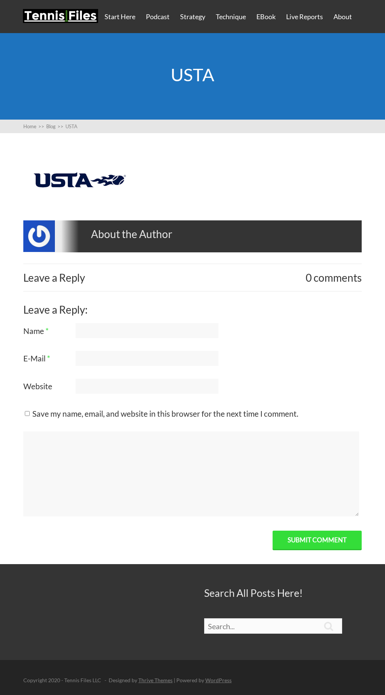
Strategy (192, 16)
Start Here (120, 16)
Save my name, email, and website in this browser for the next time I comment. (165, 413)
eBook (266, 16)
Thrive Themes (155, 680)
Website (37, 386)
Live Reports (304, 16)
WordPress (218, 680)
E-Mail (36, 358)
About (342, 16)
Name (36, 330)
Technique (231, 16)
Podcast (158, 16)
